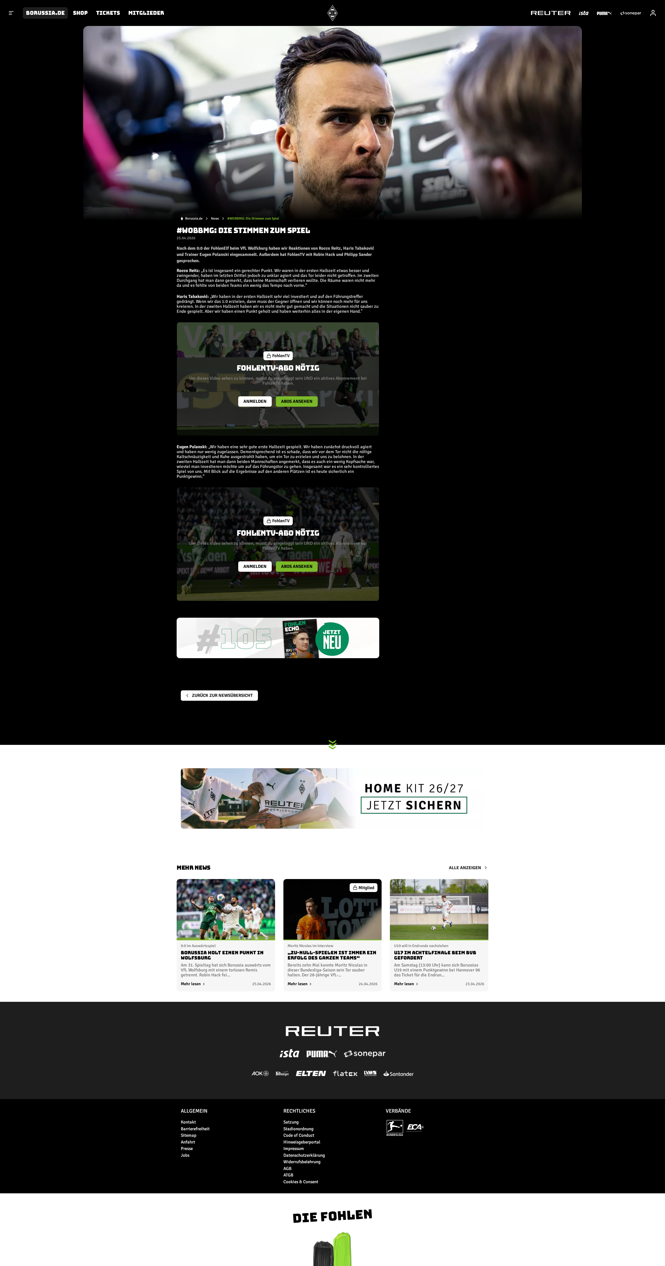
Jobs (185, 1155)
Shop (80, 13)
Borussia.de (45, 13)
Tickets (108, 13)
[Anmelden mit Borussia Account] (653, 13)
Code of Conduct (298, 1135)
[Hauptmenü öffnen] (11, 13)
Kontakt (188, 1122)
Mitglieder (146, 13)
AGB (287, 1168)
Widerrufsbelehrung (302, 1162)
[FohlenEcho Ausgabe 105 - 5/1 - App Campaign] (278, 638)
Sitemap (188, 1135)
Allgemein (194, 1111)
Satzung (291, 1122)
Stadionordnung (298, 1129)
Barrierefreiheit (195, 1129)
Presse (187, 1148)
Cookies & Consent (300, 1182)
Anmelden (255, 401)
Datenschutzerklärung (304, 1155)
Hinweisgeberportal (301, 1142)
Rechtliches (299, 1111)
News (215, 218)
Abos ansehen (296, 401)
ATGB (288, 1175)
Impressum (293, 1148)
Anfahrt (188, 1142)
